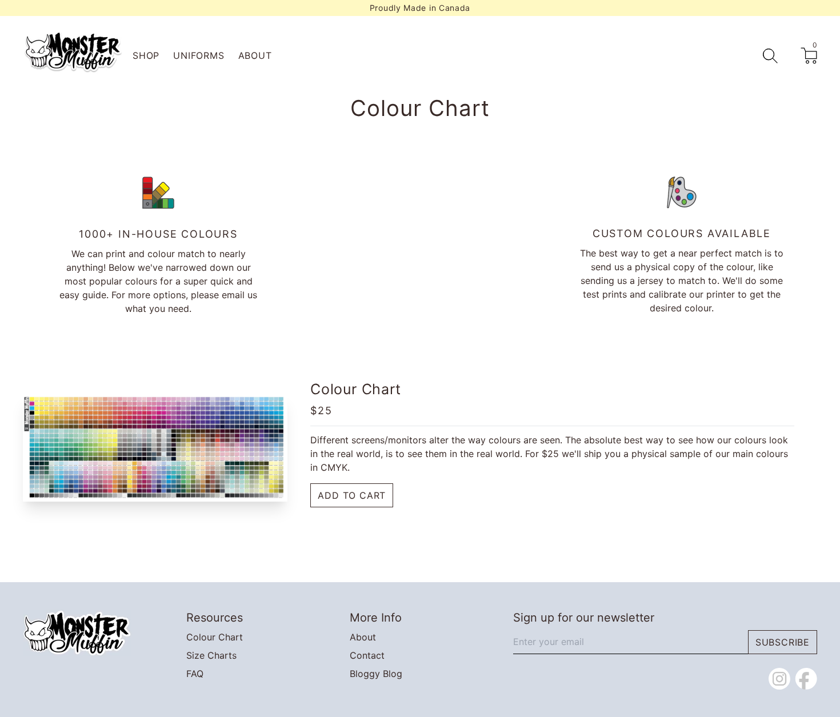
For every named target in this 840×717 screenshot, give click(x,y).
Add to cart (352, 495)
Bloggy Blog (376, 673)
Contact (367, 655)
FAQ (194, 673)
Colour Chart (214, 637)
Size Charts (211, 655)
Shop (146, 55)
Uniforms (198, 55)
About (255, 55)
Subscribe (782, 642)
